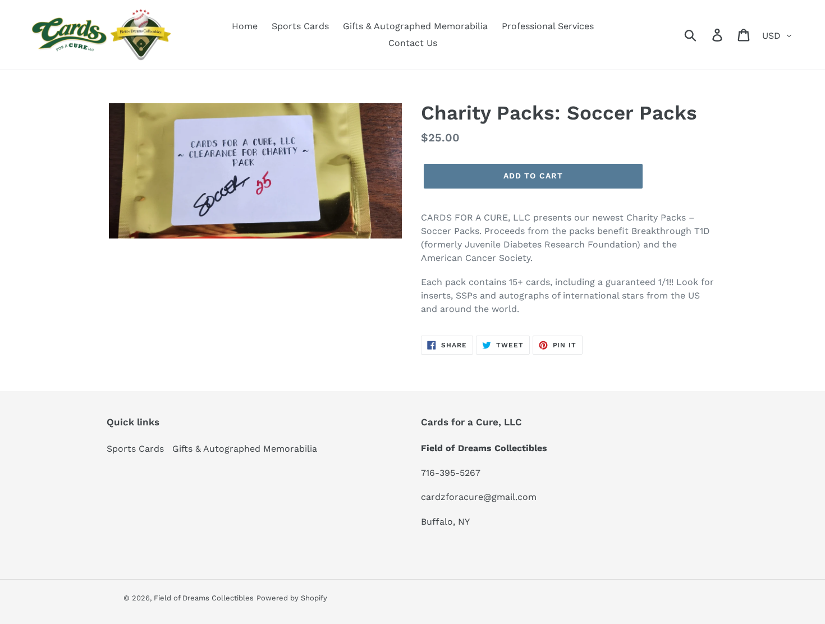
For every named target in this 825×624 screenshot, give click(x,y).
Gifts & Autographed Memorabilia (244, 448)
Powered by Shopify (291, 598)
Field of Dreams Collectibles (204, 598)
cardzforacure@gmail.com (479, 497)
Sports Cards (135, 448)
